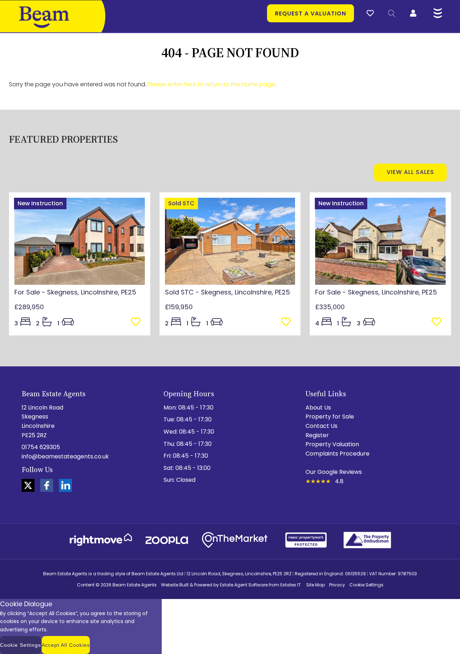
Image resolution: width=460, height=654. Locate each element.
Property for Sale (329, 416)
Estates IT (290, 585)
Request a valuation (310, 13)
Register (317, 435)
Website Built (175, 585)
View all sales (410, 172)
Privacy (337, 585)
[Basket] (370, 12)
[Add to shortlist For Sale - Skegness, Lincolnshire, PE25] (138, 322)
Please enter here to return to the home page (211, 84)
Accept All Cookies (66, 645)
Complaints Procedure (337, 453)
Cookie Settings (366, 585)
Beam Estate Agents (134, 585)
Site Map (315, 585)
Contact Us (321, 426)
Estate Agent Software (244, 585)
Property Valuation (332, 444)
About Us (318, 407)
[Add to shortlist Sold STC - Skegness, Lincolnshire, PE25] (288, 322)
